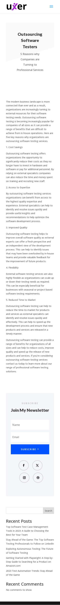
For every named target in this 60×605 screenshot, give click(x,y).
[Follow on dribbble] (38, 478)
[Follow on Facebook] (23, 465)
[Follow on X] (37, 465)
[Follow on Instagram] (24, 478)
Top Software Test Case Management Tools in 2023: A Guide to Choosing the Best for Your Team (27, 530)
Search (48, 510)
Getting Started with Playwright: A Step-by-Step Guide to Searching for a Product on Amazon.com (29, 561)
